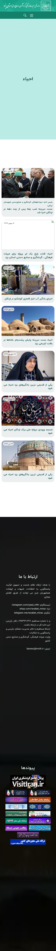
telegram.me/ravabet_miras (28, 613)
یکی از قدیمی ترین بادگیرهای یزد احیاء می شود (28, 386)
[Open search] (24, 15)
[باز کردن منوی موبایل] (31, 15)
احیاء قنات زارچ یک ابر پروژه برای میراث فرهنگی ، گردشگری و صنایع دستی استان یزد (28, 255)
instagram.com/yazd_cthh (25, 605)
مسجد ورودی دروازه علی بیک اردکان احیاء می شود (28, 431)
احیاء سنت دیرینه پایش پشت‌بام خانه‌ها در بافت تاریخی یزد (28, 341)
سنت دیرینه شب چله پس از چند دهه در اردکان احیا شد (28, 207)
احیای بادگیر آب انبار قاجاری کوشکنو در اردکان (28, 299)
